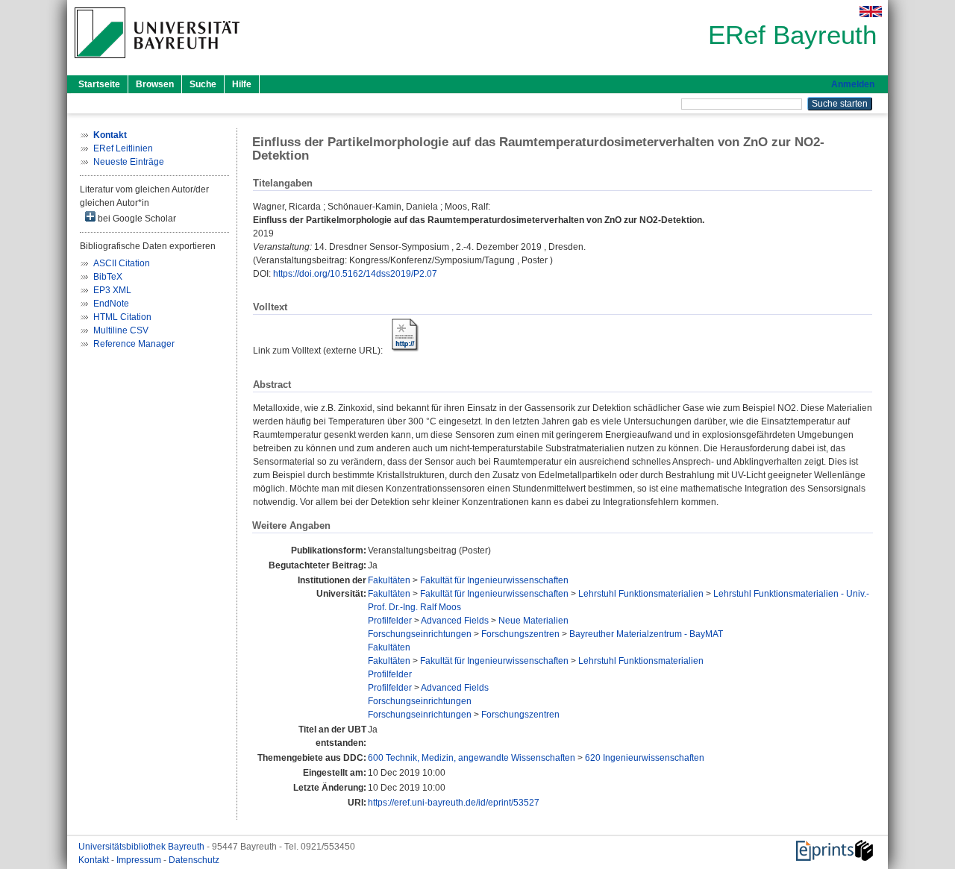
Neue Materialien (533, 620)
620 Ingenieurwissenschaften (644, 758)
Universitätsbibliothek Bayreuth (142, 846)
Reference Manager (134, 344)
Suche (203, 84)
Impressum (139, 860)
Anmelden (852, 84)
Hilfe (241, 84)
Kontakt (94, 860)
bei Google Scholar (136, 218)
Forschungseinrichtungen (420, 634)
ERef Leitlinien (123, 148)
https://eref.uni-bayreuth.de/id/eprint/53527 (453, 802)
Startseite (99, 84)
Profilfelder (390, 620)
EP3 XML (112, 290)
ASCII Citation (121, 263)
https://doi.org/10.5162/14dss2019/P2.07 (355, 274)
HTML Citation (122, 317)
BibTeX (107, 277)
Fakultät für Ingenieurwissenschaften (494, 580)
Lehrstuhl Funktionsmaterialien (641, 594)
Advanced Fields (455, 620)
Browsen (155, 84)
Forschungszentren (520, 634)
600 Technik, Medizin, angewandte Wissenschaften (471, 758)
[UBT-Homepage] (157, 62)
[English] (871, 11)
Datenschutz (194, 860)
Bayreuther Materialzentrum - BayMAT (646, 634)
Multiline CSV (120, 330)
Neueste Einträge (128, 162)
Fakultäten (389, 580)
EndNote (111, 303)
